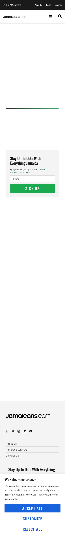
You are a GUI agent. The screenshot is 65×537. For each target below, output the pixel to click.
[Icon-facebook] (7, 431)
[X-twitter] (13, 431)
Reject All (32, 529)
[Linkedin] (24, 431)
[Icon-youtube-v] (30, 431)
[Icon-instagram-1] (19, 431)
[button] (50, 16)
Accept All (32, 508)
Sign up (32, 188)
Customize (32, 518)
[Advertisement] (32, 66)
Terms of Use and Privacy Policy (27, 171)
